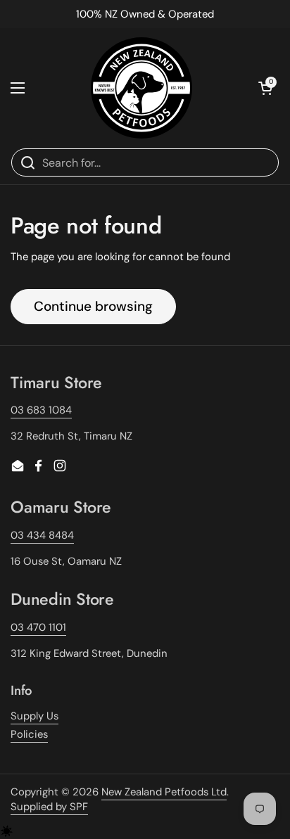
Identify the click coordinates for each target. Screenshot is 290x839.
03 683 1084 (41, 410)
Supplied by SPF (49, 807)
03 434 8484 (42, 535)
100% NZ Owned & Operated (145, 14)
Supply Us (34, 716)
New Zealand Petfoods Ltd (164, 792)
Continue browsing (93, 306)
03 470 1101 (38, 627)
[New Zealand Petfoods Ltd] (141, 88)
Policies (29, 734)
